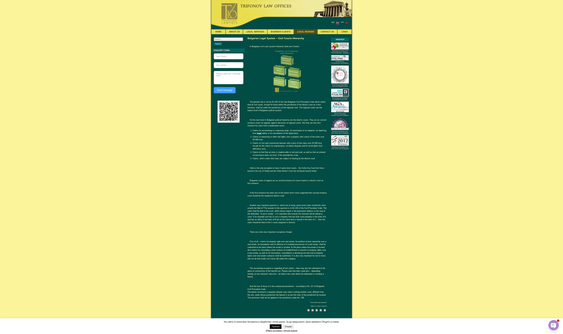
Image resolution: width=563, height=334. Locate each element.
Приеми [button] (275, 326)
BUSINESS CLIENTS (280, 32)
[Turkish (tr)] (347, 23)
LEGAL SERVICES (255, 32)
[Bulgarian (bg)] (332, 23)
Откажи (288, 326)
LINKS (344, 32)
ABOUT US (234, 32)
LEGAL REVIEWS (305, 32)
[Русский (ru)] (342, 23)
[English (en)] (337, 23)
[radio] (308, 310)
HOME (218, 32)
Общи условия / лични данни (281, 330)
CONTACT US (327, 32)
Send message (225, 90)
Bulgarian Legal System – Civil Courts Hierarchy (275, 38)
